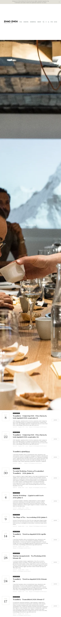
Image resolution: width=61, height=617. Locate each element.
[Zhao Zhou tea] (11, 22)
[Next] (45, 21)
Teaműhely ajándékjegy (21, 451)
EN (46, 21)
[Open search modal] (48, 22)
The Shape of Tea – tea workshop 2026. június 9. (30, 517)
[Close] (59, 2)
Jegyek (55, 420)
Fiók (52, 21)
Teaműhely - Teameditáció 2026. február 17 (28, 599)
